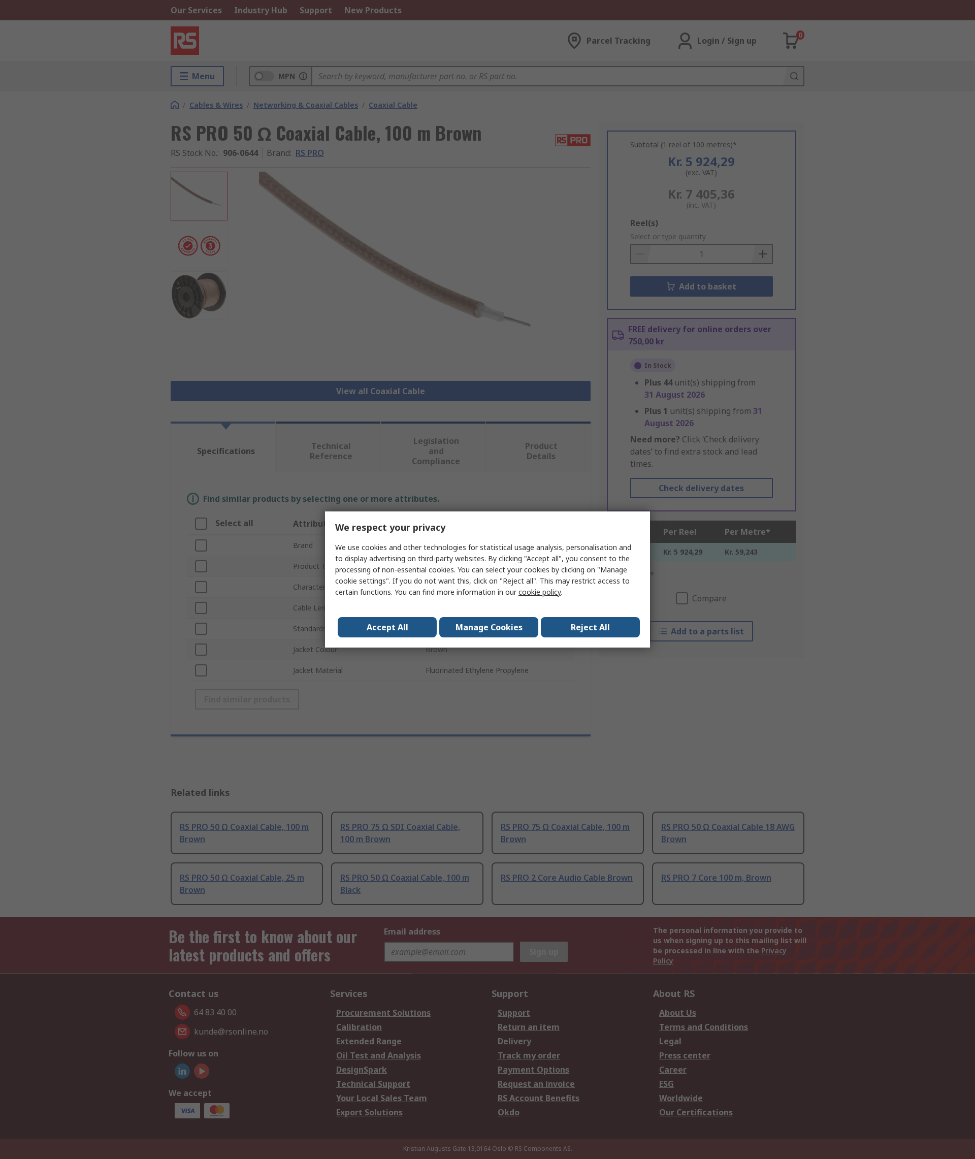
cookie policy (539, 592)
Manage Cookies (489, 627)
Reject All (590, 627)
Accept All (387, 627)
